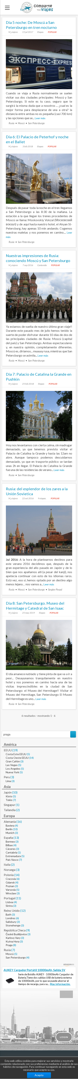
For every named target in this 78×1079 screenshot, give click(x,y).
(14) (31, 757)
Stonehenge (13, 925)
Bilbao (9, 845)
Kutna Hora (12, 941)
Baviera (10, 825)
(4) (16, 825)
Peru (7, 777)
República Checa (15, 930)
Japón (8, 792)
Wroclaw (11, 893)
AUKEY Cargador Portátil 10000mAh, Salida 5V (34, 970)
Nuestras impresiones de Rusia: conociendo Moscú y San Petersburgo (38, 258)
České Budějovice (16, 934)
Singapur (9, 804)
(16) (19, 821)
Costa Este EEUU (16, 754)
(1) (17, 804)
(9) (28, 930)
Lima (8, 781)
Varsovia (11, 889)
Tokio (9, 800)
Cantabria (11, 852)
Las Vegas (12, 765)
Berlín (9, 829)
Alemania (10, 821)
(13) (16, 837)
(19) (15, 750)
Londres (10, 918)
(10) (14, 792)
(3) (21, 761)
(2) (18, 810)
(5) (28, 754)
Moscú (21, 123)
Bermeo (10, 841)
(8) (14, 945)
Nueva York (12, 772)
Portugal (9, 898)
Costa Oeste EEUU (17, 757)
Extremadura (13, 856)
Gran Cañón (13, 761)
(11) (18, 898)
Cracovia (11, 878)
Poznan (10, 886)
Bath (8, 914)
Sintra (9, 905)
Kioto (9, 796)
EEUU (8, 750)
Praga (9, 945)
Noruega (9, 869)
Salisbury (11, 921)
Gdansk (10, 882)
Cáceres (11, 848)
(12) (23, 910)
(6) (18, 878)
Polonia (9, 875)
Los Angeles (13, 768)
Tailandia (10, 810)
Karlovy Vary (13, 937)
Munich (10, 832)
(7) (14, 800)
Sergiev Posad (55, 589)
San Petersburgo (36, 123)
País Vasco (12, 859)
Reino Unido (12, 910)
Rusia (11, 123)
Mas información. (60, 984)
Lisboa (9, 902)
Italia (7, 864)
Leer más (40, 118)
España (8, 837)
